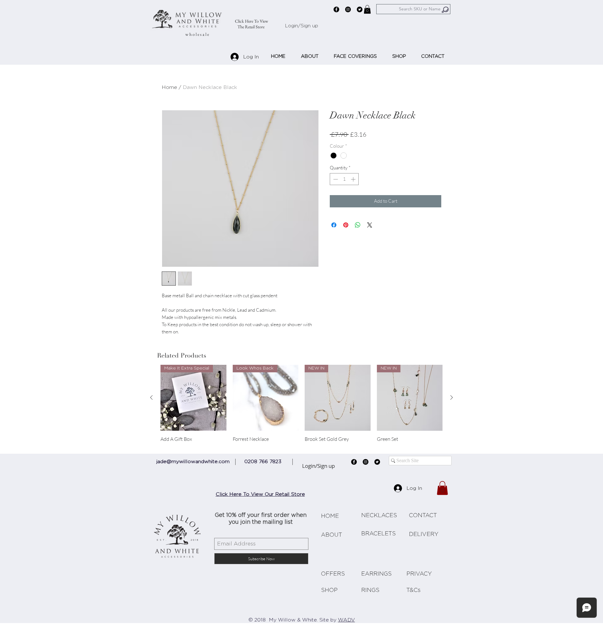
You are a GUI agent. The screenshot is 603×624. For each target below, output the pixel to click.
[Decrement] (335, 179)
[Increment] (354, 179)
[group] (301, 406)
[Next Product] (451, 397)
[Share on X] (369, 225)
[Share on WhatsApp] (357, 225)
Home (169, 87)
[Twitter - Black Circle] (359, 9)
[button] (367, 9)
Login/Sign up (301, 26)
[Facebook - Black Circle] (336, 9)
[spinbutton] (344, 179)
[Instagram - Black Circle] (348, 9)
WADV (346, 619)
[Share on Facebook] (334, 225)
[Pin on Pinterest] (346, 225)
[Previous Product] (151, 397)
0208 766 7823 (262, 461)
